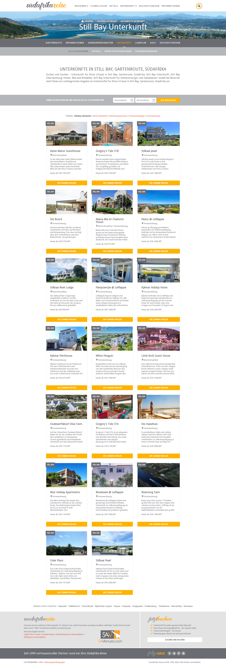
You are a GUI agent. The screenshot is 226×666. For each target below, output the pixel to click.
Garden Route (48, 634)
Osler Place (56, 560)
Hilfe (41, 662)
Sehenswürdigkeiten (100, 43)
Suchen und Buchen (175, 640)
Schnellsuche (98, 6)
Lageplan (140, 43)
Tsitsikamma (164, 606)
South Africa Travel (32, 634)
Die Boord (56, 219)
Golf (153, 43)
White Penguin (104, 355)
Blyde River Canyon (103, 606)
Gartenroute (54, 43)
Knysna (117, 606)
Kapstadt (62, 606)
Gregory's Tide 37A (107, 424)
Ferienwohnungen (146, 51)
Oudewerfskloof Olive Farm (66, 424)
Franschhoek (87, 606)
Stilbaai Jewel (149, 151)
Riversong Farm (150, 492)
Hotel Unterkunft (100, 116)
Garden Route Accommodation (69, 634)
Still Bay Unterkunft (82, 116)
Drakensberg (150, 606)
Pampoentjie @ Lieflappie (111, 287)
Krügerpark (138, 606)
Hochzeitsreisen (149, 6)
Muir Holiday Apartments (65, 492)
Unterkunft (127, 6)
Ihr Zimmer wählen (66, 183)
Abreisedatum (154, 100)
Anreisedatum (132, 100)
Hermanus (188, 606)
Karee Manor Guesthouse (65, 151)
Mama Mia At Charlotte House (110, 220)
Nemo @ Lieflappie (152, 219)
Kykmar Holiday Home (154, 287)
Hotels (113, 6)
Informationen (171, 6)
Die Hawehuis (149, 424)
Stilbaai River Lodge (61, 287)
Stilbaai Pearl (103, 560)
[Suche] (199, 6)
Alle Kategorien (78, 51)
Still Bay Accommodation (35, 637)
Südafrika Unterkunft (107, 21)
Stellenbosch (74, 606)
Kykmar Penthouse (61, 355)
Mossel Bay (177, 606)
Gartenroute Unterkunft (132, 21)
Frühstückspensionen (118, 51)
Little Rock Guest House (155, 355)
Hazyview (126, 606)
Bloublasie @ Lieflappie (109, 492)
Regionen (80, 6)
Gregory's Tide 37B (107, 151)
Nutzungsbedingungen (55, 662)
